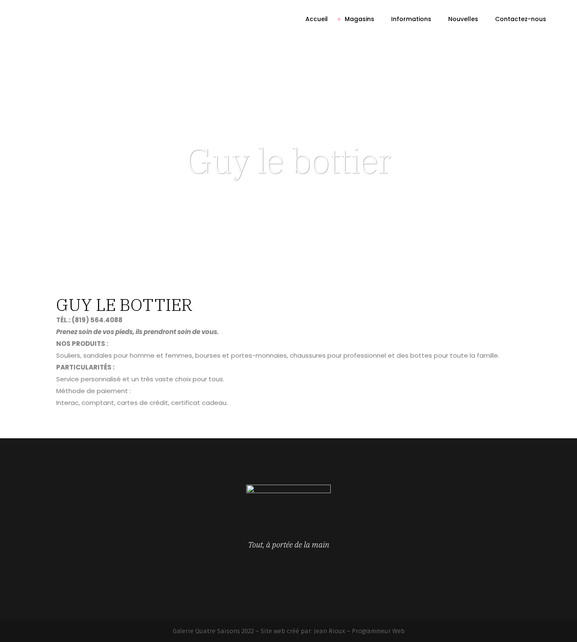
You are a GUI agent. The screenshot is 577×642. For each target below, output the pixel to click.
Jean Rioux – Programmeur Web (359, 631)
